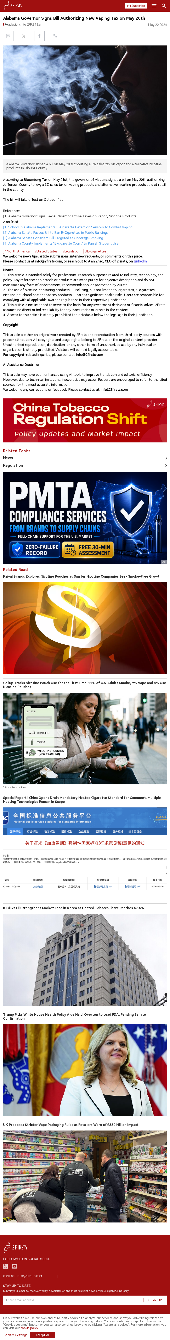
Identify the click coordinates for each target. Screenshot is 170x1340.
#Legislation (71, 251)
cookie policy (29, 1328)
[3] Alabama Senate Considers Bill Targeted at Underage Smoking (53, 238)
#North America (17, 251)
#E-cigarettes (95, 251)
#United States (46, 251)
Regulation (13, 465)
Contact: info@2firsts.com (22, 1276)
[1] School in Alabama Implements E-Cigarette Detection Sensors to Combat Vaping (67, 227)
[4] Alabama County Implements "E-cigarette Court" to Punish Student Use (61, 243)
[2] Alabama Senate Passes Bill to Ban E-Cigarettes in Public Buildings (55, 233)
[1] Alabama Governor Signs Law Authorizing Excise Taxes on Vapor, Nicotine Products (69, 216)
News (8, 458)
